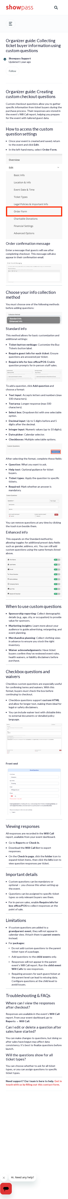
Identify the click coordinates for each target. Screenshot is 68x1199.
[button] (11, 24)
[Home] (19, 7)
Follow (12, 70)
